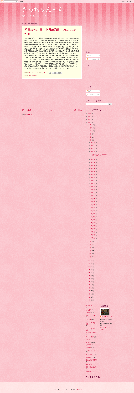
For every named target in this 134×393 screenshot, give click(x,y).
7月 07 (93, 220)
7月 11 (93, 208)
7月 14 (93, 199)
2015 (89, 282)
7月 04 (93, 229)
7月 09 (93, 214)
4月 (90, 248)
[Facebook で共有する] (59, 73)
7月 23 (93, 172)
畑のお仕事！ (90, 354)
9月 (90, 134)
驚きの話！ (89, 371)
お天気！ (88, 310)
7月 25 (93, 166)
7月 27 (93, 159)
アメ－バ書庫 (90, 337)
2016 (89, 279)
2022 (89, 261)
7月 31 (93, 142)
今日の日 (88, 342)
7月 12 (93, 205)
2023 (89, 122)
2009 (89, 300)
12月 (91, 125)
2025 (89, 116)
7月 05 (93, 226)
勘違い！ (88, 347)
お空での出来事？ (91, 315)
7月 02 (93, 235)
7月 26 (93, 162)
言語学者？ (89, 357)
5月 (90, 245)
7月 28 (93, 152)
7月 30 (93, 146)
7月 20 (93, 181)
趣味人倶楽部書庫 (91, 360)
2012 (89, 291)
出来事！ (88, 345)
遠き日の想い (90, 364)
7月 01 (93, 238)
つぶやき (88, 319)
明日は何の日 (33, 76)
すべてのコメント (93, 59)
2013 (89, 288)
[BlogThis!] (55, 73)
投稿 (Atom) (28, 114)
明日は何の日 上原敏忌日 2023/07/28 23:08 (99, 155)
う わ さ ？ (90, 305)
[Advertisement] (52, 93)
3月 (90, 251)
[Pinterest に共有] (61, 73)
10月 (91, 131)
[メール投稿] (49, 73)
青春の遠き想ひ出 (91, 367)
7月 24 (93, 168)
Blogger (79, 389)
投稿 (89, 55)
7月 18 (93, 187)
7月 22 (93, 174)
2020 (89, 267)
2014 (89, 285)
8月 (90, 137)
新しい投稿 (26, 110)
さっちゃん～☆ (43, 9)
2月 (90, 254)
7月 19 (93, 184)
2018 (89, 273)
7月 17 (93, 190)
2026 (89, 113)
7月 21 (93, 178)
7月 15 (93, 196)
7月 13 (93, 202)
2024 (89, 119)
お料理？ (88, 312)
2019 (89, 270)
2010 (89, 297)
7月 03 (93, 232)
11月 (91, 128)
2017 (89, 276)
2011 (89, 294)
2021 (89, 264)
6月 (90, 242)
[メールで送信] (53, 73)
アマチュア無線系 (91, 332)
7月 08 (93, 217)
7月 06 (93, 223)
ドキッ (88, 339)
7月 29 (93, 148)
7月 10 (93, 211)
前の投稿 (78, 110)
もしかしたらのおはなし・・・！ (91, 323)
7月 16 (93, 193)
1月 (90, 257)
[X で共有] (57, 73)
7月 (90, 140)
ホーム (53, 110)
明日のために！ (90, 350)
